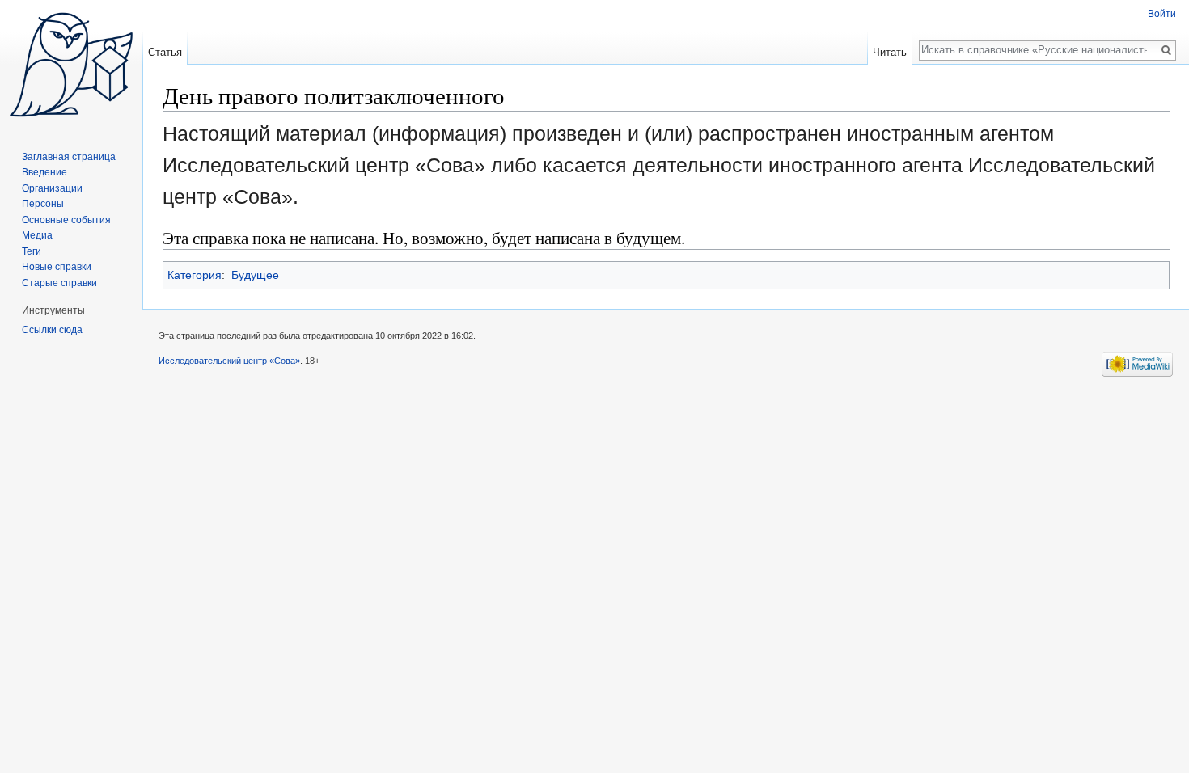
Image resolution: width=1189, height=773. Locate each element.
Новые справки (56, 266)
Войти (1162, 13)
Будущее (255, 274)
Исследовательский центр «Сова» (229, 360)
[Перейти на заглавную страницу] (71, 64)
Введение (44, 172)
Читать (890, 52)
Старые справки (59, 283)
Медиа (37, 235)
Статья (165, 52)
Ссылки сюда (52, 330)
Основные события (66, 220)
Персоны (43, 203)
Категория (194, 274)
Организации (52, 188)
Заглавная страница (69, 157)
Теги (31, 251)
